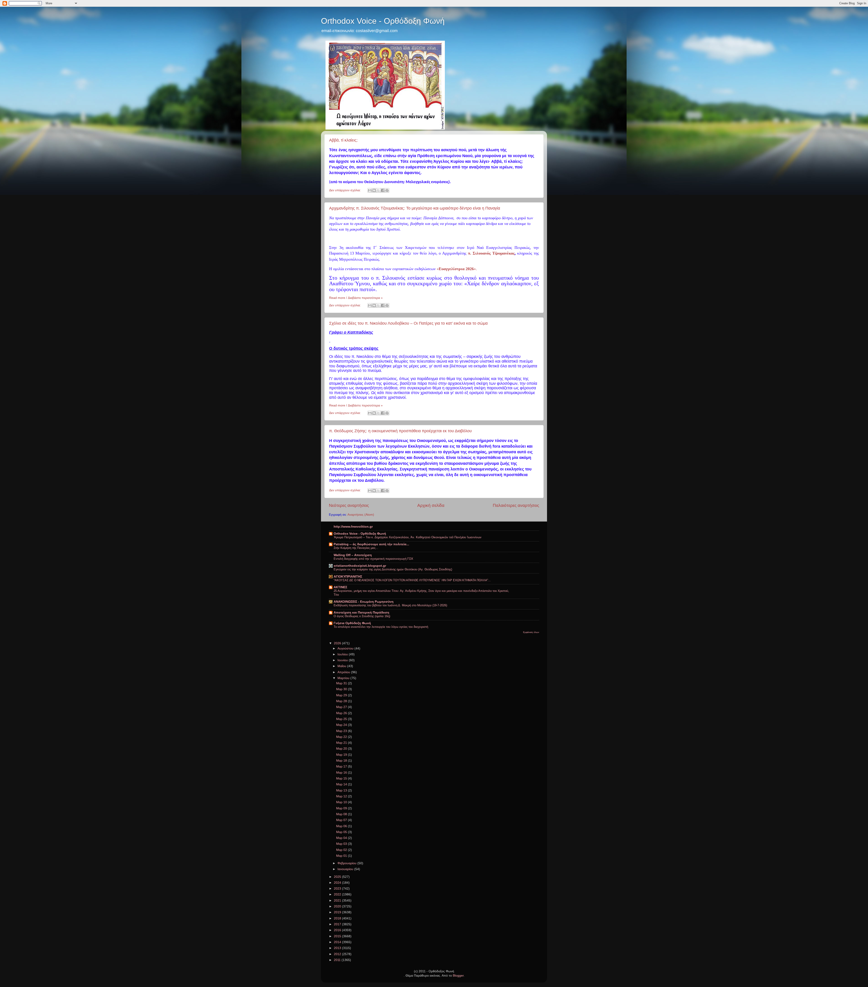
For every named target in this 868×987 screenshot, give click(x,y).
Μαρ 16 (342, 772)
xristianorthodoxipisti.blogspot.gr (360, 565)
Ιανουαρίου (345, 869)
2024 (338, 882)
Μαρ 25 (342, 719)
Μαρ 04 (342, 838)
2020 (338, 906)
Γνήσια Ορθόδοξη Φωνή (352, 623)
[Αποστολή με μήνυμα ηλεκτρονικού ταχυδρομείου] (370, 190)
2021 (338, 900)
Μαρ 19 (342, 754)
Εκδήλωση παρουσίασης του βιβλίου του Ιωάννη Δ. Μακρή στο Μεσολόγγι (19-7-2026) (390, 605)
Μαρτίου (343, 678)
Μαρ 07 (342, 820)
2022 (338, 894)
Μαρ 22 (342, 737)
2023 (338, 888)
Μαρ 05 (342, 832)
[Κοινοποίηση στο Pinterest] (387, 190)
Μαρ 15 (342, 778)
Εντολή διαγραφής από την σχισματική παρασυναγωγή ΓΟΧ (373, 558)
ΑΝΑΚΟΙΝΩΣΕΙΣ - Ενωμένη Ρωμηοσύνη (364, 601)
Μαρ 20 (342, 748)
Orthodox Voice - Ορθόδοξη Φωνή (383, 21)
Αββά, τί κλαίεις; (343, 140)
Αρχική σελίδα (430, 505)
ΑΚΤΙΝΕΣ (340, 587)
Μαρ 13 (342, 790)
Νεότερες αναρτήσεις (349, 505)
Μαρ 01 (342, 855)
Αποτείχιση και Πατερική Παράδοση (361, 612)
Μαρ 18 (342, 760)
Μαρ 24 (342, 725)
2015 (338, 936)
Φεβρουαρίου (347, 863)
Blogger (458, 975)
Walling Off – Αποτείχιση (353, 555)
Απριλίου (344, 672)
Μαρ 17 (342, 766)
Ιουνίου (343, 660)
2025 (338, 876)
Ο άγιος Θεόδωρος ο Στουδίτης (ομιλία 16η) (362, 616)
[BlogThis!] (374, 190)
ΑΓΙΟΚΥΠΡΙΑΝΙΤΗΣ (348, 576)
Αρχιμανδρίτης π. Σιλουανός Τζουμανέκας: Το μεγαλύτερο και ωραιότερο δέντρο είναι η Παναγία (414, 208)
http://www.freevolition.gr (353, 526)
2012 (338, 954)
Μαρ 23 (342, 731)
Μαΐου (342, 666)
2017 (338, 924)
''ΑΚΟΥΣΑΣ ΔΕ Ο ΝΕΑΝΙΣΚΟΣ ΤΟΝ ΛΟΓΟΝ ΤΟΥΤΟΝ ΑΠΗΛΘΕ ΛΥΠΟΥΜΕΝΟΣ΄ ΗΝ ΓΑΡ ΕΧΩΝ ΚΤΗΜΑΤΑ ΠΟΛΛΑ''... (412, 580)
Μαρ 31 (342, 683)
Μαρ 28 (342, 701)
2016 (338, 930)
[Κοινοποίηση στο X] (378, 190)
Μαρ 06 (342, 826)
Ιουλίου (343, 654)
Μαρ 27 (342, 707)
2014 (338, 942)
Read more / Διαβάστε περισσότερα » (356, 298)
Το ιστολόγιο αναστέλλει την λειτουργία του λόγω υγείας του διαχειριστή (381, 626)
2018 (338, 918)
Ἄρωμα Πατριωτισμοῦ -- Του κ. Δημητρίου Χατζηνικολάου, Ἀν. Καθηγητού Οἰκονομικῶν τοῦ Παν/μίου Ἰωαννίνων (407, 537)
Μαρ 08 (342, 814)
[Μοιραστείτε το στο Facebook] (382, 190)
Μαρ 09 (342, 808)
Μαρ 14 (342, 784)
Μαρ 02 (342, 850)
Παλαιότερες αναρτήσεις (516, 505)
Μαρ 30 (342, 689)
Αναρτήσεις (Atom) (360, 514)
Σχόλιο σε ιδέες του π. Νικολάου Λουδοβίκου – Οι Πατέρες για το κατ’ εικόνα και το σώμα (408, 323)
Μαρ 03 (342, 843)
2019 (338, 912)
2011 (338, 960)
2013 (338, 948)
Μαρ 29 (342, 695)
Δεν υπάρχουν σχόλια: (345, 190)
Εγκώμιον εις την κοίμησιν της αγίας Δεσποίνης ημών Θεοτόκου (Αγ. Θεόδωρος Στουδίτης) (393, 569)
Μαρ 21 (342, 742)
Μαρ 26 (342, 713)
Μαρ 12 (342, 796)
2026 (338, 643)
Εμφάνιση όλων (531, 632)
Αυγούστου (345, 648)
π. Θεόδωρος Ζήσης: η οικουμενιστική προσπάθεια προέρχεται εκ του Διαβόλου (400, 431)
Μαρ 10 (342, 802)
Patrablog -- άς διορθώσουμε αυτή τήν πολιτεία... (371, 544)
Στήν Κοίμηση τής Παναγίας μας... (356, 548)
